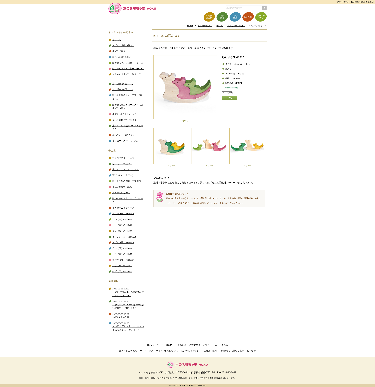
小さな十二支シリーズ (123, 208)
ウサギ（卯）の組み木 (123, 260)
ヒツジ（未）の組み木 (123, 213)
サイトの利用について (167, 350)
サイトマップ (146, 350)
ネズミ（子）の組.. (236, 26)
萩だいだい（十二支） (123, 175)
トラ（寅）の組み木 (122, 254)
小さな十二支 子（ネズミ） (125, 141)
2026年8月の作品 (120, 317)
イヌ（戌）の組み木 (122, 231)
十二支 (220, 26)
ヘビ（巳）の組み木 (122, 271)
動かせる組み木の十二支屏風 (126, 181)
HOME (190, 26)
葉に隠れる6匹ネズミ (122, 83)
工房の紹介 (180, 345)
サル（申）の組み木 (122, 219)
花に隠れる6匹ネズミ (122, 89)
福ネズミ (116, 39)
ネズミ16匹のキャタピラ (124, 120)
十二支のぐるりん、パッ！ (125, 169)
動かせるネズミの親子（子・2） (128, 63)
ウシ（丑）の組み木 (122, 248)
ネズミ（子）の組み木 (123, 242)
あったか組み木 (205, 26)
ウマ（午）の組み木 (122, 163)
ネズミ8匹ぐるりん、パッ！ (126, 114)
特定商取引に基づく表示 (362, 2)
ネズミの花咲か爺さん (123, 45)
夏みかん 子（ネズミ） (123, 135)
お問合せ (251, 350)
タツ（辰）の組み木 (122, 265)
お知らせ (207, 345)
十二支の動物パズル (122, 187)
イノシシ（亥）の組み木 (124, 237)
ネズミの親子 (119, 51)
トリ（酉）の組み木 (122, 225)
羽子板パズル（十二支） (124, 158)
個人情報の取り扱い (191, 350)
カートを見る (221, 345)
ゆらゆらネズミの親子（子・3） (128, 68)
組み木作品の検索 (128, 350)
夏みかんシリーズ (121, 192)
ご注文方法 (194, 345)
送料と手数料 (343, 2)
